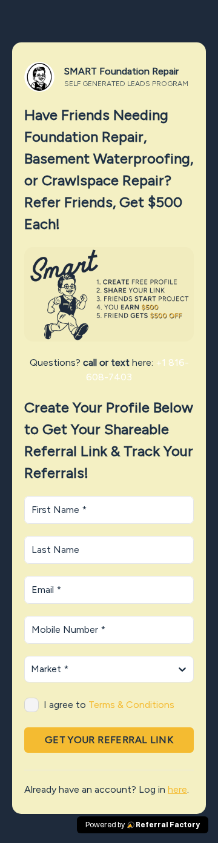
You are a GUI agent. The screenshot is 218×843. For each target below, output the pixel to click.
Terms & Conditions (131, 704)
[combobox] (32, 669)
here (177, 789)
